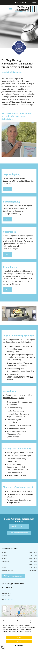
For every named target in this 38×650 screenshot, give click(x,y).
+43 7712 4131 (31, 2)
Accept (19, 637)
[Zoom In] (4, 607)
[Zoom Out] (4, 610)
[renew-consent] (2, 647)
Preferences (19, 645)
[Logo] (24, 9)
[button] (7, 9)
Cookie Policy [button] (15, 629)
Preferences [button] (28, 631)
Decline (19, 641)
